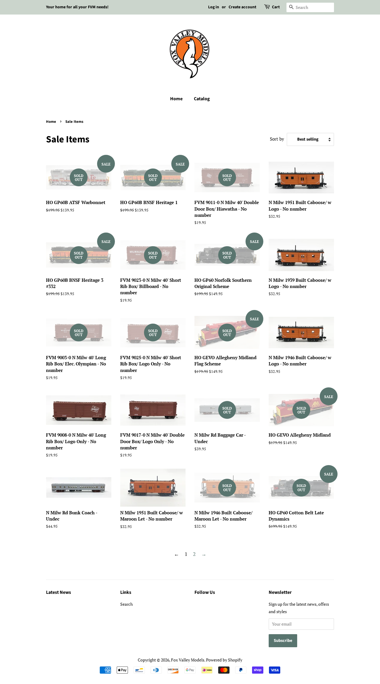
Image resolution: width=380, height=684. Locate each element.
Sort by (277, 139)
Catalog (202, 99)
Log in (213, 7)
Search (126, 604)
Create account (242, 7)
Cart (276, 7)
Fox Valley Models (187, 660)
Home (176, 99)
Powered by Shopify (224, 660)
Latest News (58, 592)
